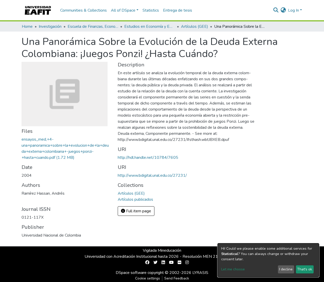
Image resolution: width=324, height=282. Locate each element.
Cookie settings (147, 278)
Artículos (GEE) (194, 26)
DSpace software (131, 272)
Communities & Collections (83, 10)
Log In (293, 10)
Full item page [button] (138, 211)
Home (27, 26)
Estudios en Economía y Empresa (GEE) (149, 26)
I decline (286, 269)
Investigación (50, 26)
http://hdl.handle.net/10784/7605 (148, 157)
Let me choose (233, 269)
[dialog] (268, 260)
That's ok (304, 269)
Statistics (151, 10)
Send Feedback (176, 278)
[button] (283, 10)
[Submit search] (276, 10)
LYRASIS (200, 272)
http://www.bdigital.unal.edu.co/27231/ (152, 175)
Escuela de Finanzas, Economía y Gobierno (93, 26)
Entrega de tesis (177, 10)
